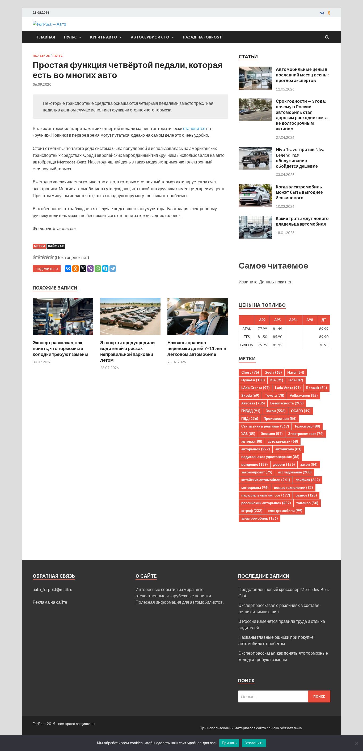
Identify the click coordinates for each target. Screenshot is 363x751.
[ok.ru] (329, 12)
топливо (307, 503)
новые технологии (293, 487)
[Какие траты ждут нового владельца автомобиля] (255, 218)
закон (308, 464)
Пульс (70, 37)
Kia (276, 380)
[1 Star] (35, 257)
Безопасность (286, 403)
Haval (295, 372)
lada (296, 380)
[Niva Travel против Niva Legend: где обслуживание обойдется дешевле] (255, 149)
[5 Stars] (52, 257)
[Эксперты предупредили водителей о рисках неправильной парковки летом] (130, 336)
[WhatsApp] (98, 268)
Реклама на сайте (50, 602)
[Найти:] (284, 696)
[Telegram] (112, 268)
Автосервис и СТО (150, 37)
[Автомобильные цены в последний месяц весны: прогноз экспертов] (255, 69)
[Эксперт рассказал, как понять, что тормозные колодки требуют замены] (63, 336)
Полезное (41, 55)
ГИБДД (250, 411)
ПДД (249, 418)
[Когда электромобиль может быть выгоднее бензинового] (255, 187)
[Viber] (90, 268)
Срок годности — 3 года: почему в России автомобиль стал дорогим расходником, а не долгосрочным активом (302, 114)
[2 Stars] (39, 257)
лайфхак (56, 246)
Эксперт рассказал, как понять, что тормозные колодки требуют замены (60, 348)
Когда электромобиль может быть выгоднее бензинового (299, 192)
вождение (254, 464)
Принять (229, 743)
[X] (83, 268)
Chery (250, 372)
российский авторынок (266, 503)
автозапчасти (283, 441)
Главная (46, 37)
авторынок (255, 449)
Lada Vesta (288, 388)
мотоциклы (254, 487)
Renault (316, 388)
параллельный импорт (265, 495)
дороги (284, 464)
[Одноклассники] (75, 268)
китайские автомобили (265, 480)
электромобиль (259, 518)
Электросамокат (305, 433)
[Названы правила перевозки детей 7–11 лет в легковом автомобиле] (197, 336)
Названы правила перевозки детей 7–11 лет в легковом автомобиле (196, 348)
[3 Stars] (43, 257)
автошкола (288, 449)
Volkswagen (304, 395)
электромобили (285, 510)
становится (194, 128)
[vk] (322, 12)
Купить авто (103, 37)
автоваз (251, 441)
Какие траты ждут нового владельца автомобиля (302, 221)
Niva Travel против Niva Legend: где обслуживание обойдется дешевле (300, 157)
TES (247, 337)
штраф (251, 510)
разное (306, 495)
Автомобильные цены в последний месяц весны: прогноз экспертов (302, 75)
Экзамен (271, 433)
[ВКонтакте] (68, 268)
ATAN (246, 329)
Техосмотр (307, 426)
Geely (273, 372)
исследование (294, 472)
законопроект (256, 472)
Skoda (250, 395)
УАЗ (248, 433)
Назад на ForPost (202, 37)
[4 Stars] (47, 257)
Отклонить (253, 743)
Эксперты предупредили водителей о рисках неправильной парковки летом (127, 351)
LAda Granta (255, 388)
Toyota (274, 395)
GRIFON (246, 345)
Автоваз (253, 403)
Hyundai (253, 380)
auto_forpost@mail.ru (52, 589)
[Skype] (105, 268)
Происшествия (280, 418)
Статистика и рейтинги (265, 426)
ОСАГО (300, 411)
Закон (275, 411)
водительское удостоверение (270, 457)
